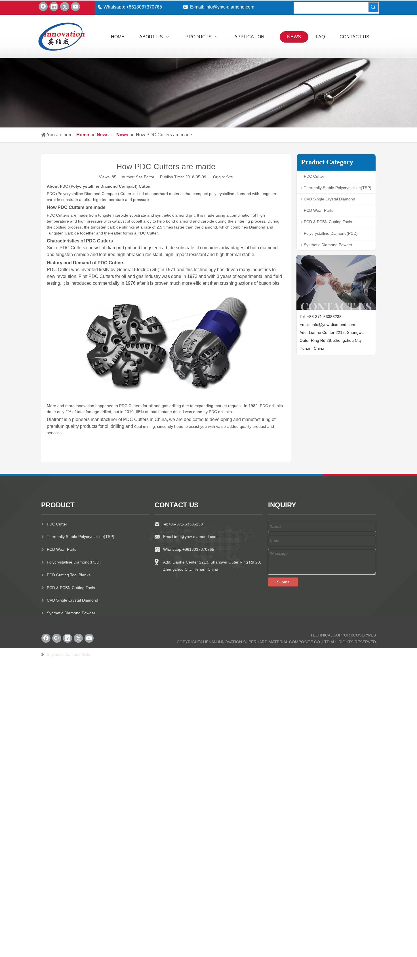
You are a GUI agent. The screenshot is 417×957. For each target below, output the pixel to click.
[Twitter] (64, 6)
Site (229, 177)
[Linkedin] (53, 6)
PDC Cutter (314, 176)
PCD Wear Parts (318, 210)
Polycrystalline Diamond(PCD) (331, 233)
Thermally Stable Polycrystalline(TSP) (337, 187)
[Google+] (56, 638)
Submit (283, 582)
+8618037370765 (144, 7)
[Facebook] (43, 6)
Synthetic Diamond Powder (328, 244)
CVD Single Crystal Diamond (329, 199)
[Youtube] (75, 6)
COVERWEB (364, 635)
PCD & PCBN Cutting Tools (328, 221)
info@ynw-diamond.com (229, 7)
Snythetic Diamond (64, 654)
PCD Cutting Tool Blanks (68, 575)
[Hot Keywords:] (373, 7)
